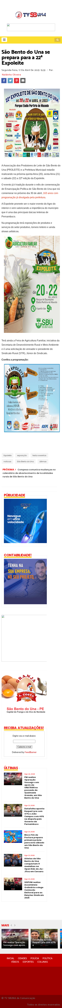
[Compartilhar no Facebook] (3, 80)
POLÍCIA (35, 958)
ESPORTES (28, 962)
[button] (4, 39)
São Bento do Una (25, 461)
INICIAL (10, 958)
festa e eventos (39, 455)
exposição (22, 455)
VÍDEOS (15, 962)
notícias (7, 461)
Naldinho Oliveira (11, 75)
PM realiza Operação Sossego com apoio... (14, 943)
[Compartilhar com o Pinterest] (16, 80)
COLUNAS (42, 962)
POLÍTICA (47, 958)
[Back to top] (54, 1000)
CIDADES (22, 958)
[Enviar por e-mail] (22, 80)
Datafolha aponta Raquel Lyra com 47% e (44, 942)
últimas (42, 461)
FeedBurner (31, 752)
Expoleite (7, 455)
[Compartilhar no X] (10, 80)
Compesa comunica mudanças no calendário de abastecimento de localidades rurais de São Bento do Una (29, 473)
